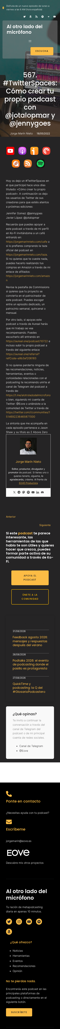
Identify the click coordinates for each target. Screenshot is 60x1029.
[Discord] (42, 492)
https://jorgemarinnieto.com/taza (26, 254)
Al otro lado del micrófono (24, 29)
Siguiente (45, 525)
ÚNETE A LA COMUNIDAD (30, 596)
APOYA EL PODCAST (30, 577)
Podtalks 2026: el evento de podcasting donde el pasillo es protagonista (31, 664)
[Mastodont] (23, 492)
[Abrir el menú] (30, 41)
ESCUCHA (42, 51)
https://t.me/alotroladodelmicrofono (28, 395)
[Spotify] (28, 492)
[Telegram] (19, 492)
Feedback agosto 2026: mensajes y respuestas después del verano (30, 641)
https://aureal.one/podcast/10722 (27, 341)
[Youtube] (33, 492)
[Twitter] (14, 492)
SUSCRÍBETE (19, 1012)
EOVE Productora (28, 483)
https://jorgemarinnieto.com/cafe (26, 241)
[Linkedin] (37, 492)
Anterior (11, 516)
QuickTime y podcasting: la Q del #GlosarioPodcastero (29, 688)
